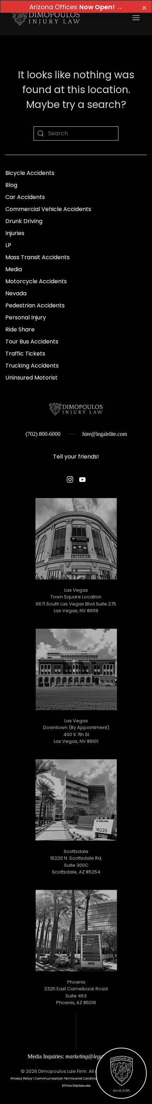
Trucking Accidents (32, 366)
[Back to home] (46, 17)
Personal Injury (25, 317)
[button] (136, 17)
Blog (11, 185)
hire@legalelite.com (104, 434)
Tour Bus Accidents (31, 341)
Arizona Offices (76, 6)
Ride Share (20, 329)
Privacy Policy (21, 1078)
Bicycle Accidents (29, 173)
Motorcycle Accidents (36, 281)
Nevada (16, 293)
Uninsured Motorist (31, 378)
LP (8, 245)
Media (13, 269)
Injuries (14, 233)
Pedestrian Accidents (35, 305)
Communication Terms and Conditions (68, 1078)
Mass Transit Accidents (37, 257)
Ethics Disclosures (76, 1085)
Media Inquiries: (76, 1056)
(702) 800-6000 (42, 434)
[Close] (144, 8)
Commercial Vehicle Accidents (48, 209)
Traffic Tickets (25, 353)
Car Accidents (25, 197)
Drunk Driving (23, 221)
